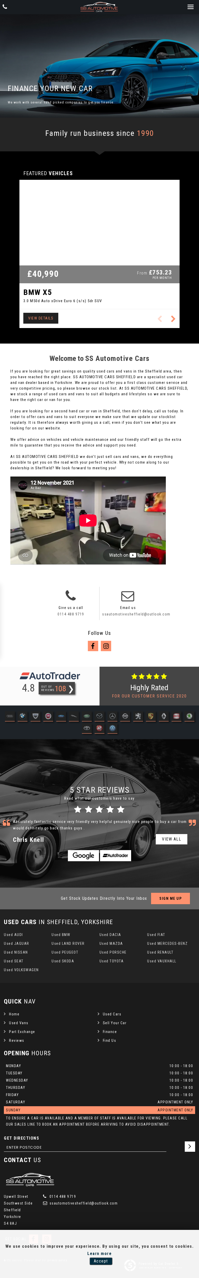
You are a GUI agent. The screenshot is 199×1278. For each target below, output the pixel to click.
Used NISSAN (16, 952)
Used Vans (19, 1023)
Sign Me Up (170, 898)
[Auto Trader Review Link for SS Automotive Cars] (116, 856)
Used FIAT (156, 935)
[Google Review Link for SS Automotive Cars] (83, 856)
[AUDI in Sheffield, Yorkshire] (10, 716)
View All (171, 839)
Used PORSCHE (113, 952)
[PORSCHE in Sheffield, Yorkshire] (151, 716)
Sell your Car (115, 1023)
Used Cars (112, 1014)
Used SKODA (63, 961)
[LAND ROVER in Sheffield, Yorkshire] (87, 716)
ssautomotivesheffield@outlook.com (136, 614)
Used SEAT (14, 961)
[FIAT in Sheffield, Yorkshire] (48, 716)
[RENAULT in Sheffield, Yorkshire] (164, 716)
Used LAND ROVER (68, 943)
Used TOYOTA (112, 961)
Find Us (109, 1040)
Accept (101, 1261)
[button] (173, 319)
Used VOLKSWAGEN (21, 970)
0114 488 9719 (71, 614)
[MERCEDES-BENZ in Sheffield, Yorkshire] (112, 716)
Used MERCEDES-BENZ (167, 943)
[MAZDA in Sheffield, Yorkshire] (99, 716)
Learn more (99, 1253)
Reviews (16, 1040)
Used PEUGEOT (65, 952)
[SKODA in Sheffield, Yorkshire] (189, 716)
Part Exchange (22, 1032)
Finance (110, 1032)
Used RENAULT (160, 952)
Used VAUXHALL (161, 961)
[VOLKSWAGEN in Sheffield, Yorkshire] (112, 728)
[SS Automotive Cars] (99, 7)
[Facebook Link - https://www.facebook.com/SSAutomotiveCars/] (93, 646)
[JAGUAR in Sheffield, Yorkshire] (74, 716)
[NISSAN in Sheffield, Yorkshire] (125, 716)
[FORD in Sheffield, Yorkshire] (61, 716)
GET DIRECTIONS (21, 1138)
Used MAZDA (111, 943)
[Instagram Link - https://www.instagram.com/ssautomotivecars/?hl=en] (106, 646)
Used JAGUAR (16, 943)
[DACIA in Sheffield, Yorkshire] (35, 716)
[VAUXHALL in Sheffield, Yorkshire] (99, 728)
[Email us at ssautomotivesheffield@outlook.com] (128, 599)
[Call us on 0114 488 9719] (71, 599)
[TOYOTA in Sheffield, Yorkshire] (87, 728)
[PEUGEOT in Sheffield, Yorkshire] (138, 716)
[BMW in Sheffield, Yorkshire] (22, 716)
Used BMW (61, 935)
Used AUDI (13, 935)
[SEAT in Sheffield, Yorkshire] (176, 716)
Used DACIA (110, 935)
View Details (40, 318)
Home (14, 1014)
